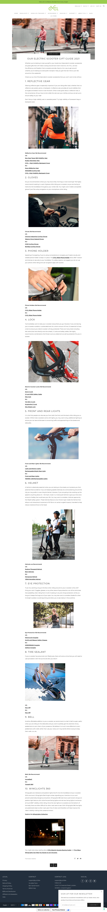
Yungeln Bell (29, 784)
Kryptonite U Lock (31, 404)
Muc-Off (27, 707)
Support (72, 13)
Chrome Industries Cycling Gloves (36, 236)
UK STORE (53, 16)
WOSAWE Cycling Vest (32, 170)
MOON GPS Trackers (37, 13)
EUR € (85, 6)
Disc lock (28, 397)
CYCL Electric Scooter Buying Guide (59, 850)
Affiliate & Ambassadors (10, 894)
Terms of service (7, 888)
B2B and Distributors (9, 891)
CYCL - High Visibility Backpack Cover (37, 163)
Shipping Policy (7, 886)
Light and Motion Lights (33, 468)
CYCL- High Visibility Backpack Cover (37, 173)
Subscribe (93, 904)
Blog (91, 13)
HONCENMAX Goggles (32, 645)
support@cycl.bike (34, 880)
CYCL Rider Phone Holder (61, 257)
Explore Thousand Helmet (33, 569)
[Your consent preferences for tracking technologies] (104, 909)
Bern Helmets (29, 572)
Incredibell (28, 779)
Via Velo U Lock (30, 402)
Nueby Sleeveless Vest (32, 160)
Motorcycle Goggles (31, 637)
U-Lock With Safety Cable (33, 394)
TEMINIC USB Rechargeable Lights (36, 479)
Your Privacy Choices (58, 910)
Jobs (4, 897)
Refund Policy (7, 883)
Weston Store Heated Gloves (34, 239)
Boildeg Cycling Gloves (32, 246)
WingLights (24, 13)
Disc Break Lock (30, 407)
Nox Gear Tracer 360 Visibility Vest (36, 158)
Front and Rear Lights (32, 476)
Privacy (5, 880)
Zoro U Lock (29, 392)
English (77, 6)
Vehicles (63, 13)
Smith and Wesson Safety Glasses (36, 640)
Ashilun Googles (30, 647)
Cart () (98, 6)
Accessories (52, 13)
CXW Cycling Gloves (31, 244)
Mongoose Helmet (31, 577)
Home (16, 13)
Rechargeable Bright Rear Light (35, 471)
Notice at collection (43, 910)
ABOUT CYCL (82, 13)
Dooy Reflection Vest (32, 168)
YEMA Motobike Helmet (33, 579)
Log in (92, 6)
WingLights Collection (40, 814)
